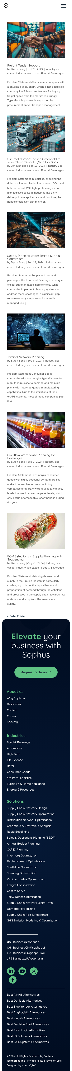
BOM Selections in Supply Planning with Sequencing (34, 557)
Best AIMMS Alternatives (23, 994)
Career (11, 716)
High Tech (13, 754)
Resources (14, 704)
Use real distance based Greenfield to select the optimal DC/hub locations (33, 160)
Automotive (14, 748)
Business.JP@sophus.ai (27, 958)
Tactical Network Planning (25, 357)
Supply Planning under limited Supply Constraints (33, 257)
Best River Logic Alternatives (26, 1030)
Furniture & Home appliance (26, 784)
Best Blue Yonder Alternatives (27, 1006)
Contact (12, 710)
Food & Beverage (18, 742)
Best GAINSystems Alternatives (28, 1042)
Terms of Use (53, 1060)
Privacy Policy (35, 1060)
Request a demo (34, 672)
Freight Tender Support (23, 65)
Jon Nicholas (18, 165)
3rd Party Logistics (19, 778)
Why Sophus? (16, 698)
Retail (11, 766)
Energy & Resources (20, 789)
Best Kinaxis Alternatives (23, 1018)
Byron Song (18, 69)
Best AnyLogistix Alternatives (26, 1012)
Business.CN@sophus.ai (29, 947)
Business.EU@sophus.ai (29, 953)
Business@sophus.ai (26, 942)
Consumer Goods (18, 772)
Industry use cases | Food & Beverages (40, 73)
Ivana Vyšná (29, 1065)
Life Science (15, 760)
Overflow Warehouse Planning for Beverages (31, 456)
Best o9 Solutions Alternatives (27, 1036)
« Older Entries (16, 616)
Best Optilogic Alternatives (24, 1000)
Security (12, 722)
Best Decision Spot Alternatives (28, 1024)
